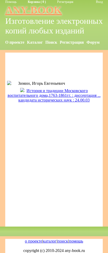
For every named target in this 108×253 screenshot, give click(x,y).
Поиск (51, 42)
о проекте (33, 241)
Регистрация (65, 2)
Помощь (11, 2)
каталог (50, 241)
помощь (76, 241)
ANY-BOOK (33, 10)
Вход (99, 2)
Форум (93, 42)
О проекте (14, 42)
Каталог (35, 42)
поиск (62, 241)
